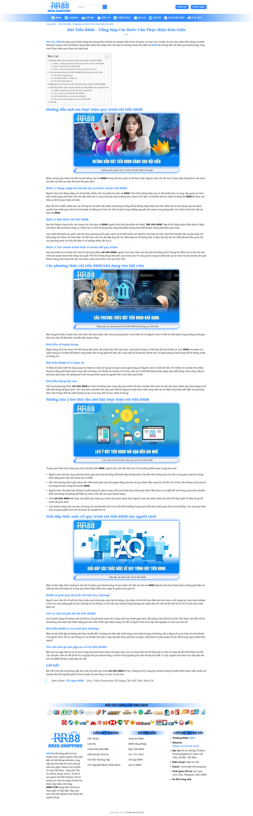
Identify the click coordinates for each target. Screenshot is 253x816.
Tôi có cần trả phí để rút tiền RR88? (69, 93)
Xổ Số (157, 17)
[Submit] (105, 7)
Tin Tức (197, 17)
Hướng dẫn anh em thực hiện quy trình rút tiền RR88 (75, 60)
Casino (73, 17)
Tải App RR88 (75, 680)
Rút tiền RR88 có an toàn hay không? (70, 96)
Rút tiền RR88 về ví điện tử (65, 78)
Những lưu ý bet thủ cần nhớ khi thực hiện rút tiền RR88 (77, 84)
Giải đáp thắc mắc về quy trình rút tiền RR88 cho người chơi (79, 87)
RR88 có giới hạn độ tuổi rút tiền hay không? (73, 90)
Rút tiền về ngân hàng (63, 75)
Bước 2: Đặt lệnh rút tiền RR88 (67, 66)
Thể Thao (124, 17)
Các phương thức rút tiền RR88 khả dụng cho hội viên (76, 72)
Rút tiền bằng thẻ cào (63, 81)
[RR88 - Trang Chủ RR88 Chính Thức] (59, 7)
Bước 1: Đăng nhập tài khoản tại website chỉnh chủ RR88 (78, 64)
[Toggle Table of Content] (106, 56)
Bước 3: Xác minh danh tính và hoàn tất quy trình (75, 69)
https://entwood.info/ (185, 746)
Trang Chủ (51, 24)
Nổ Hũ (90, 17)
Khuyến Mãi (176, 17)
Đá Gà (142, 17)
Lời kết (53, 102)
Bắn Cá (105, 17)
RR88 (58, 17)
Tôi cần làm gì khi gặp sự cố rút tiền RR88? (72, 99)
